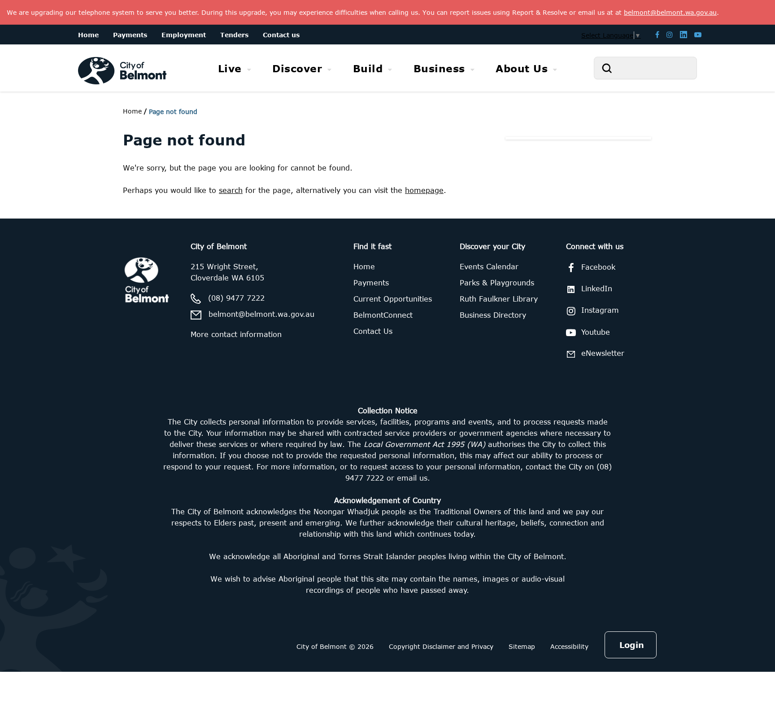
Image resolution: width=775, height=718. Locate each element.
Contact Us (372, 331)
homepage (424, 190)
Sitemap (522, 646)
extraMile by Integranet (42, 224)
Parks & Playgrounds (497, 283)
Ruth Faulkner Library (499, 299)
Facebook (598, 267)
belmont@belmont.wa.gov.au (261, 314)
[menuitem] (235, 68)
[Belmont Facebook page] (657, 34)
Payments (371, 283)
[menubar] (387, 68)
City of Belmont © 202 (333, 646)
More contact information (236, 334)
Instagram (600, 310)
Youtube (595, 332)
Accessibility (569, 646)
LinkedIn (596, 289)
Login (631, 645)
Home (132, 111)
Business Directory (493, 315)
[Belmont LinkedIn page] (683, 34)
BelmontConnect (383, 315)
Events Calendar (489, 267)
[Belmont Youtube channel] (697, 34)
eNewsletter (602, 353)
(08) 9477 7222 (236, 298)
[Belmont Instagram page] (669, 34)
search (231, 190)
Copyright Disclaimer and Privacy (441, 646)
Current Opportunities (392, 299)
